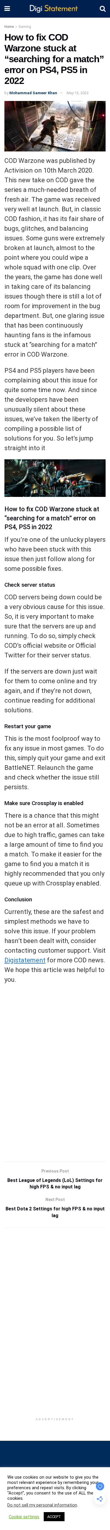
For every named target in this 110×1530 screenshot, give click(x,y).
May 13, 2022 (78, 93)
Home (9, 27)
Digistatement (24, 960)
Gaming (24, 27)
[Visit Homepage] (55, 9)
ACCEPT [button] (54, 1516)
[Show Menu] (7, 9)
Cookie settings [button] (24, 1516)
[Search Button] (103, 9)
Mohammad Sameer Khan (33, 93)
